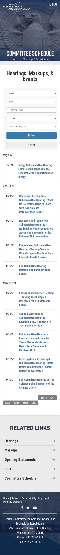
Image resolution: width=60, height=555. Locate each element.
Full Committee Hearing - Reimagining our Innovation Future (34, 269)
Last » (34, 403)
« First (7, 403)
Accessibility (29, 498)
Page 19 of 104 (47, 398)
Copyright (43, 498)
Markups (11, 450)
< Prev (16, 403)
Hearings (11, 441)
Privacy (16, 498)
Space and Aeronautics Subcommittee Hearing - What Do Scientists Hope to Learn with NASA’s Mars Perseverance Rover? (36, 203)
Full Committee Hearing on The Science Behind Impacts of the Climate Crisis (36, 383)
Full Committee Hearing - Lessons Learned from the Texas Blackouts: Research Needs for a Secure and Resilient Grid (34, 342)
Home (14, 59)
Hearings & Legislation (36, 59)
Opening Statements (20, 459)
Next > (25, 403)
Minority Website (12, 501)
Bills (8, 469)
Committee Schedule (30, 54)
